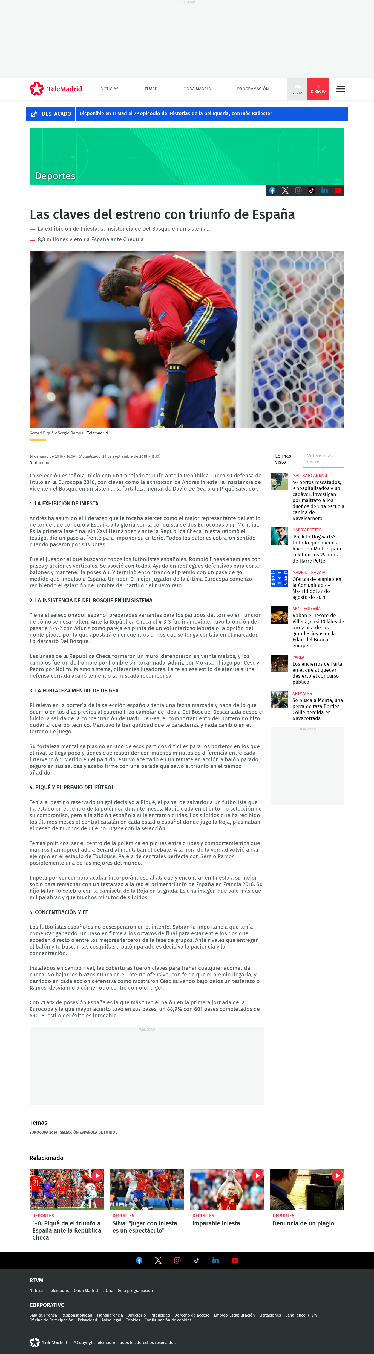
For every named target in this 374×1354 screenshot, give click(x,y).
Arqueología (306, 609)
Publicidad (160, 1315)
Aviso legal (111, 1320)
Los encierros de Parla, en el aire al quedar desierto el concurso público (279, 663)
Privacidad (87, 1320)
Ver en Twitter (158, 1261)
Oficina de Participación (51, 1320)
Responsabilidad (76, 1315)
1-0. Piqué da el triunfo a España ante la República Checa (67, 1189)
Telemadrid (59, 1291)
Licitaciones (270, 1315)
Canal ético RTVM (301, 1315)
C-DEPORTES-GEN (187, 156)
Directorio (136, 1315)
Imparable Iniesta (227, 1189)
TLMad (151, 89)
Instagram (298, 190)
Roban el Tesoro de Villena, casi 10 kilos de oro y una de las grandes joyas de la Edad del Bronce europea (279, 615)
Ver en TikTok (196, 1261)
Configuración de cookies (168, 1320)
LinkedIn (324, 190)
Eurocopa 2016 (43, 1133)
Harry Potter (307, 530)
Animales (302, 693)
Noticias (109, 89)
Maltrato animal (310, 475)
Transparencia (110, 1315)
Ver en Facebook (139, 1261)
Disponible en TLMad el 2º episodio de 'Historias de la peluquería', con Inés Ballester (176, 113)
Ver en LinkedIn (215, 1260)
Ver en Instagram (177, 1260)
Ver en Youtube (234, 1260)
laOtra (107, 1291)
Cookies (133, 1320)
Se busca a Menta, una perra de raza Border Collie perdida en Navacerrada (279, 699)
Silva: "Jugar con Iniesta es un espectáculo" (147, 1189)
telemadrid (48, 1342)
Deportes (43, 1215)
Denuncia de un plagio (307, 1189)
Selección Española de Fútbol (88, 1133)
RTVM (36, 1280)
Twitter (285, 190)
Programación (253, 89)
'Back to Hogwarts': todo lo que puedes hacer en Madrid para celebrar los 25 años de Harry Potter (279, 536)
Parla (298, 657)
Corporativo (47, 1305)
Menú (340, 89)
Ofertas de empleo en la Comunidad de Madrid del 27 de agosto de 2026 (279, 578)
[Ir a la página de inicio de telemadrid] (56, 89)
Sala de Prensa (43, 1315)
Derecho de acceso (191, 1315)
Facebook (272, 190)
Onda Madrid (197, 89)
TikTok (311, 190)
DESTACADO (56, 114)
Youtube (337, 190)
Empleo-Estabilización (234, 1315)
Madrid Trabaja (308, 572)
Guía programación (135, 1291)
